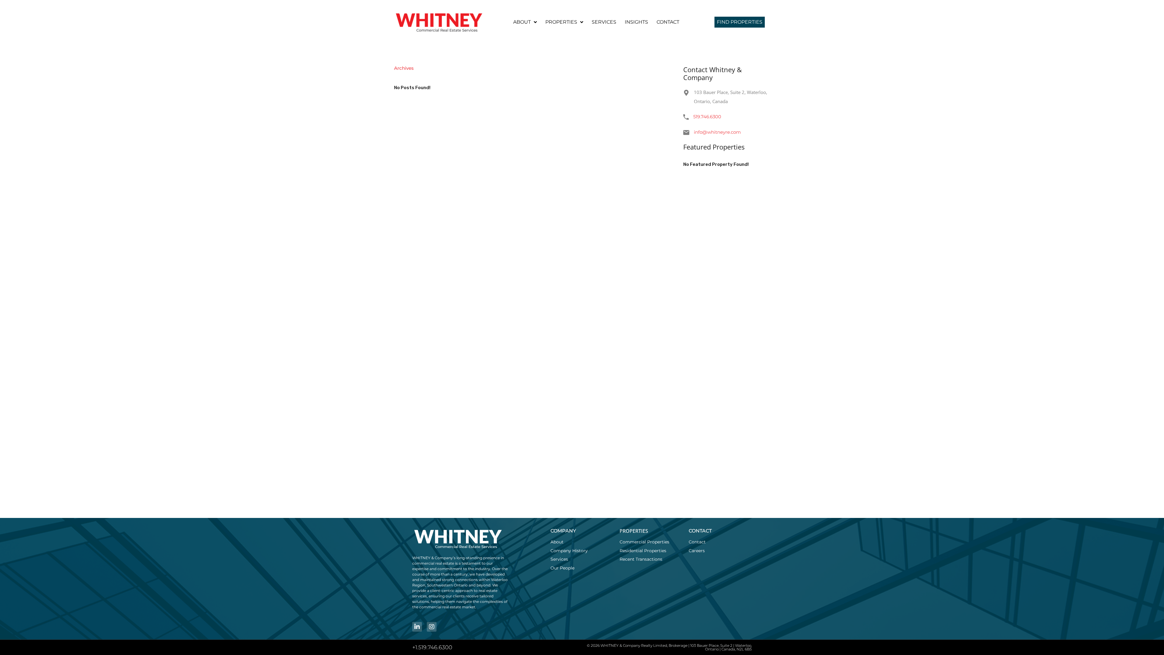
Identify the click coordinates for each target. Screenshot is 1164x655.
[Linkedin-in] (417, 627)
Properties (561, 22)
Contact (668, 22)
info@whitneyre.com (717, 132)
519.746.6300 (707, 116)
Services (604, 22)
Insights (636, 22)
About (522, 22)
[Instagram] (431, 627)
